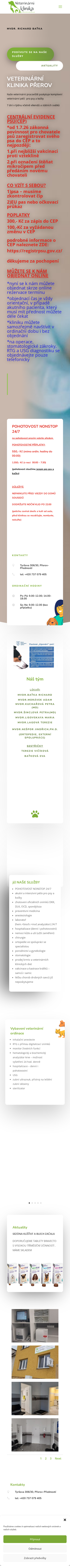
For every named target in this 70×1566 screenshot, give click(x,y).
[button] (65, 1520)
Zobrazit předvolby (35, 1558)
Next (58, 1458)
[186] (35, 1450)
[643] (35, 1341)
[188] (35, 1377)
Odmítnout (35, 1548)
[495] (35, 1208)
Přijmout (35, 1539)
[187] (35, 1414)
